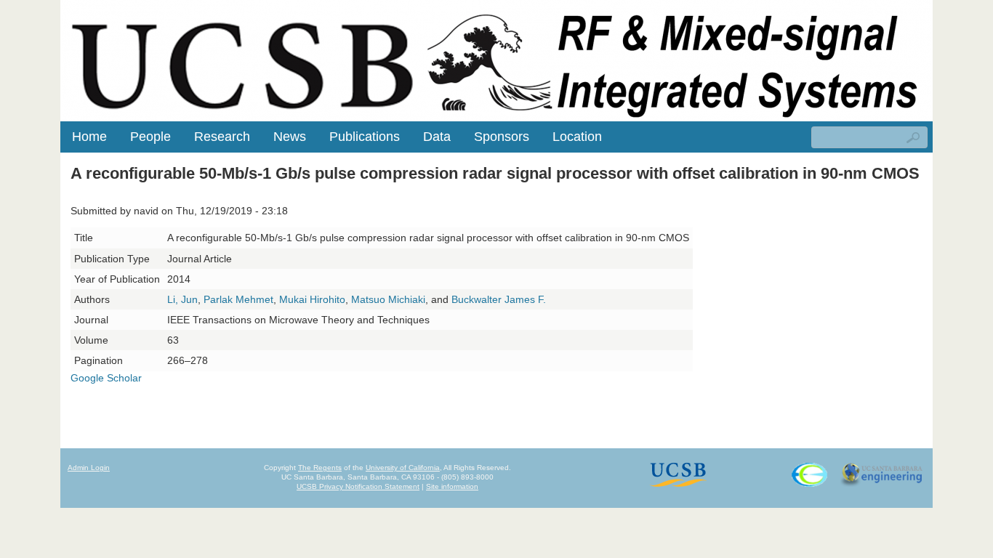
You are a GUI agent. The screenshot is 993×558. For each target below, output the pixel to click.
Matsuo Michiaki (388, 299)
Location (577, 136)
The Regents (320, 468)
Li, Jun (182, 299)
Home (89, 136)
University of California (403, 468)
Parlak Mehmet (238, 299)
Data (437, 136)
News (289, 136)
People (150, 136)
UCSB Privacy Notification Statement (358, 486)
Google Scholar (106, 378)
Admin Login (89, 468)
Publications (364, 136)
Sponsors (501, 136)
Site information (452, 486)
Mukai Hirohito (312, 299)
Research (222, 136)
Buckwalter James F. (498, 299)
